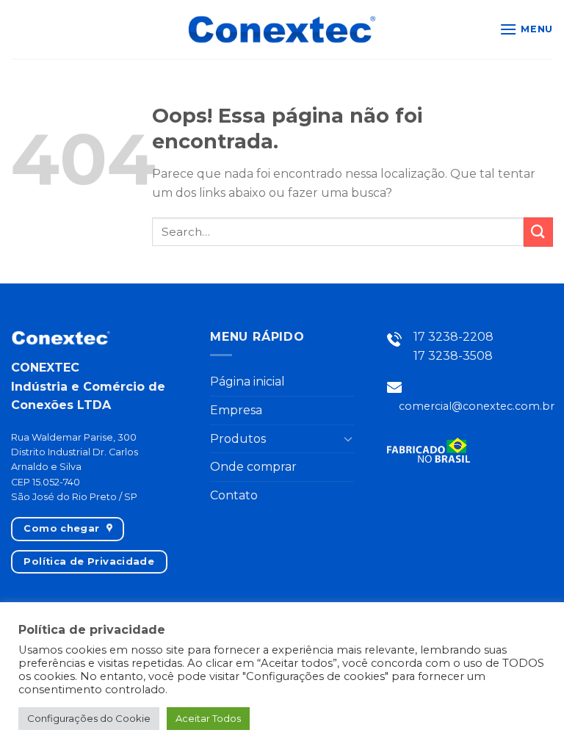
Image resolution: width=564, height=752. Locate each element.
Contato (234, 495)
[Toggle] (348, 438)
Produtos (238, 439)
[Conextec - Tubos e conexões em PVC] (282, 29)
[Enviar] (538, 231)
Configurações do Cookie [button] (89, 718)
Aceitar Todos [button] (208, 718)
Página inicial (247, 381)
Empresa (236, 410)
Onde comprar (253, 467)
